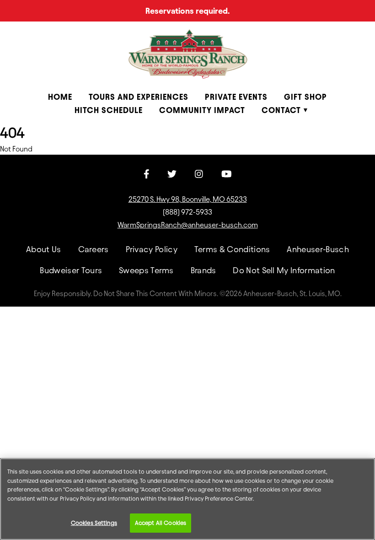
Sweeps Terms (146, 270)
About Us (43, 249)
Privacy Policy (151, 249)
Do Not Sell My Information (284, 270)
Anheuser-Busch (317, 249)
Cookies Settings (94, 522)
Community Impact (202, 110)
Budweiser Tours (71, 270)
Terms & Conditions (232, 249)
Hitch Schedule (109, 110)
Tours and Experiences (138, 96)
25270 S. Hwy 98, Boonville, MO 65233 (188, 199)
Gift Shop (305, 96)
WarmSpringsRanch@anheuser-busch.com (188, 225)
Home (60, 96)
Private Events (236, 96)
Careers (93, 249)
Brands (203, 270)
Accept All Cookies (160, 522)
